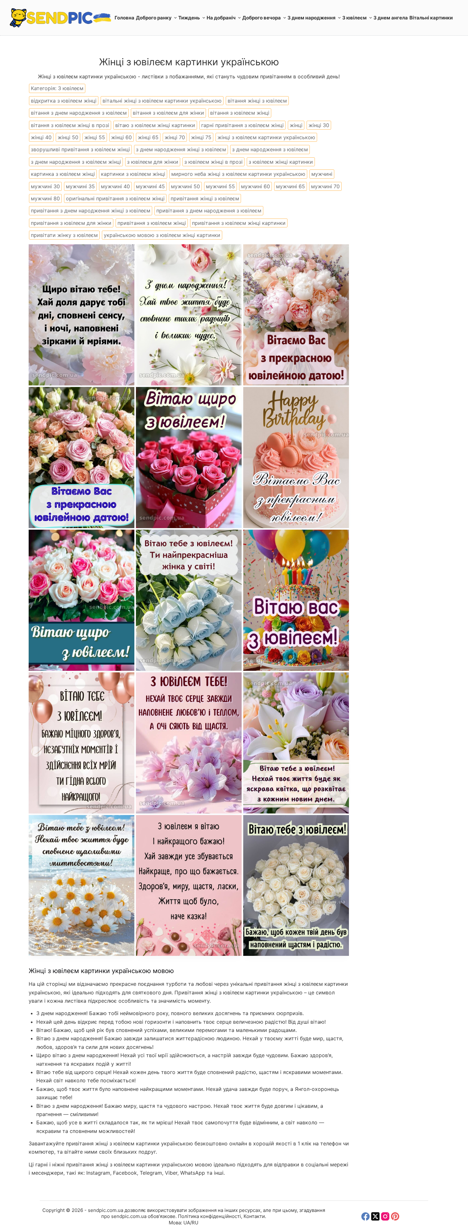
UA (186, 1223)
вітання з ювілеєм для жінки (168, 113)
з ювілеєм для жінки (152, 162)
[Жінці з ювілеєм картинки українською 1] (189, 314)
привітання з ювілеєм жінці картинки (239, 223)
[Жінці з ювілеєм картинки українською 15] (189, 885)
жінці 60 (121, 137)
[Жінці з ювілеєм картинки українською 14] (296, 885)
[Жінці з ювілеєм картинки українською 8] (81, 600)
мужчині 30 (45, 186)
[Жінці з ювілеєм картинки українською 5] (81, 457)
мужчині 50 (185, 186)
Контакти (254, 1216)
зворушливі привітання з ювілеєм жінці (80, 149)
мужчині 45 (150, 186)
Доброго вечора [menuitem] (261, 18)
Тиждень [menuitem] (189, 18)
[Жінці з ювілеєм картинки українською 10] (296, 600)
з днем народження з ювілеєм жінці (76, 162)
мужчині (321, 174)
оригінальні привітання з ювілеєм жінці (115, 198)
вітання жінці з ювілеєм (257, 100)
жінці (296, 125)
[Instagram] (385, 1216)
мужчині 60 (255, 186)
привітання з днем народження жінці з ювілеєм (90, 210)
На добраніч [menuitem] (221, 18)
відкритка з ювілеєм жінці (63, 100)
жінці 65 (148, 137)
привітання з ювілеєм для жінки (71, 223)
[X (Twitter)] (375, 1216)
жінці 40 (41, 137)
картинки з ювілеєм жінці (133, 174)
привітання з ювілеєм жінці (151, 223)
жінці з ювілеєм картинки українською (266, 137)
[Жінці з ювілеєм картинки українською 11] (189, 742)
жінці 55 (94, 137)
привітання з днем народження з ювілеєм (208, 210)
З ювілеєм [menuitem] (354, 18)
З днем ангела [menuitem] (390, 18)
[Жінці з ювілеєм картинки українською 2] (81, 314)
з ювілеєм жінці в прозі (213, 162)
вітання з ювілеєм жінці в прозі (70, 125)
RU (195, 1223)
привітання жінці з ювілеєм (205, 198)
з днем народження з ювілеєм (270, 149)
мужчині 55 (220, 186)
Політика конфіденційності (209, 1216)
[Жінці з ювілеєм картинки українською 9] (81, 742)
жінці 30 (318, 125)
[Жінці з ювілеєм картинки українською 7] (189, 600)
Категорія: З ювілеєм (57, 88)
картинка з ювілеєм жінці (63, 174)
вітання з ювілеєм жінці (239, 113)
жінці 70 (175, 137)
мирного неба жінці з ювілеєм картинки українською (238, 174)
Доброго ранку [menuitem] (154, 18)
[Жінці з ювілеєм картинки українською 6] (296, 457)
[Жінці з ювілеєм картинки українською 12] (81, 885)
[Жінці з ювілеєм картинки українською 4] (189, 457)
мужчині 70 (325, 186)
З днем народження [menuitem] (311, 18)
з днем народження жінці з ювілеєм (181, 149)
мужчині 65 (290, 186)
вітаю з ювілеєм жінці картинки (155, 125)
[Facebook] (365, 1216)
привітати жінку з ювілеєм (64, 235)
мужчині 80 (45, 198)
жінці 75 (201, 137)
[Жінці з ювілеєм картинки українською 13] (296, 742)
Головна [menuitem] (124, 18)
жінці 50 (68, 137)
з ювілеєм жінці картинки (281, 162)
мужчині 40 (115, 186)
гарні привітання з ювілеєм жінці (242, 125)
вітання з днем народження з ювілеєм (79, 113)
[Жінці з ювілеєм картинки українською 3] (296, 314)
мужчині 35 (80, 186)
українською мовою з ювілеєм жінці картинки (162, 235)
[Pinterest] (395, 1216)
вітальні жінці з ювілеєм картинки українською (162, 100)
